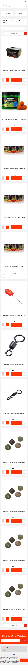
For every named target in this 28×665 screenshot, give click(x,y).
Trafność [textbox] (3, 28)
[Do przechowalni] (24, 80)
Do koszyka (17, 80)
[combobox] (14, 28)
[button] (14, 647)
